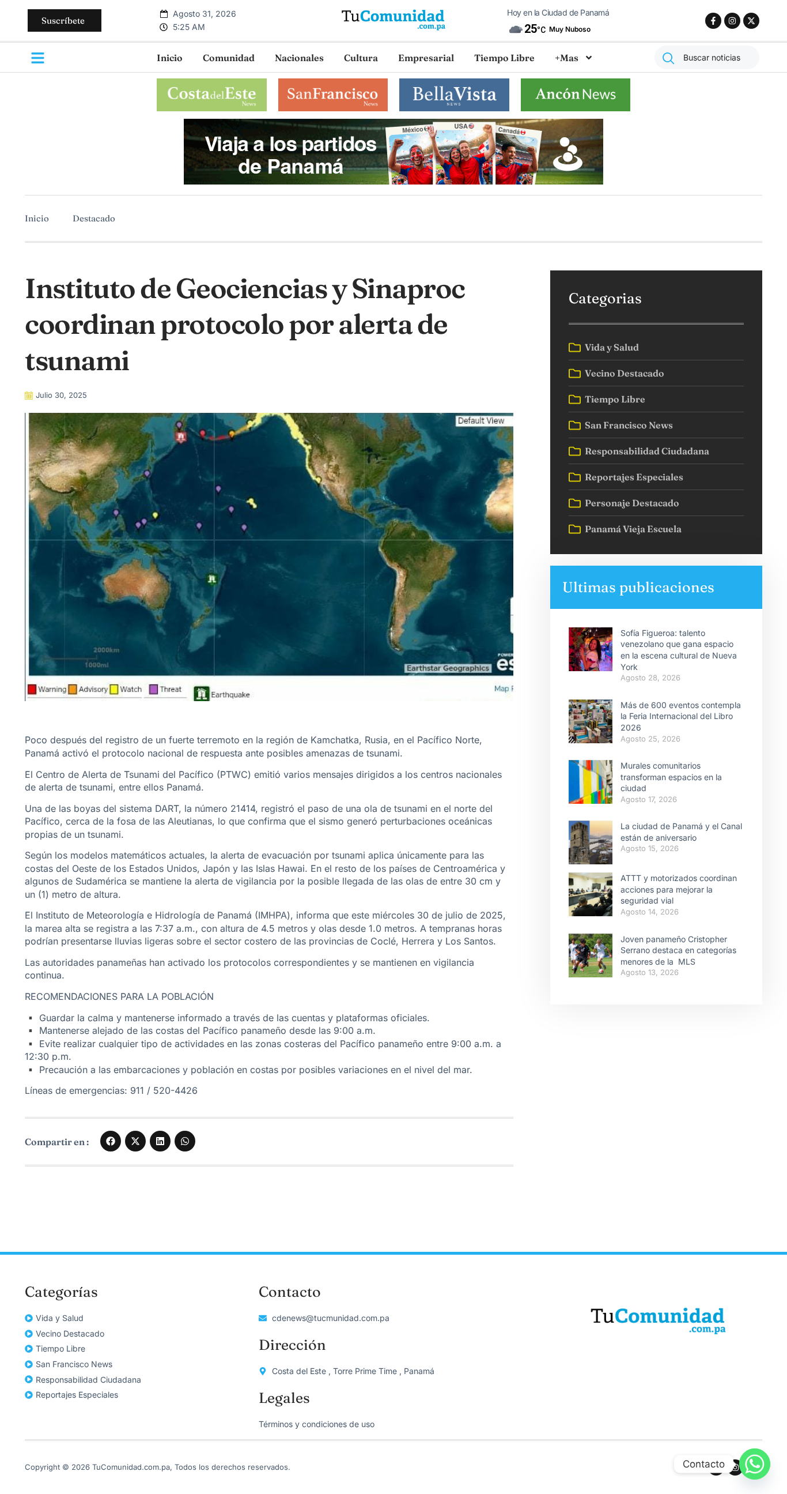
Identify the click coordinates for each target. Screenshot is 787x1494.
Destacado (94, 218)
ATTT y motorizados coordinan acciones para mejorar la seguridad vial (678, 889)
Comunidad (229, 57)
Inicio (170, 57)
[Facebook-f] (713, 21)
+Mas (566, 57)
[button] (110, 1141)
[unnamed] (393, 181)
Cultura (361, 57)
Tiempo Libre (504, 57)
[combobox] (706, 57)
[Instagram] (732, 21)
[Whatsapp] (754, 1464)
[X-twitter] (751, 21)
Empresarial (426, 57)
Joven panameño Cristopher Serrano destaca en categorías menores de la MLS (678, 950)
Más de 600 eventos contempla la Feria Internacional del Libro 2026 (680, 716)
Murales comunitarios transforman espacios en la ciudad (671, 777)
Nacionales (299, 57)
